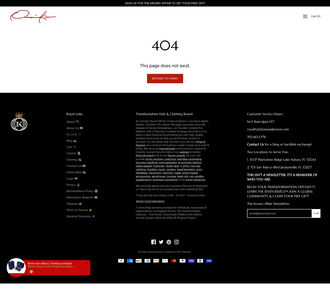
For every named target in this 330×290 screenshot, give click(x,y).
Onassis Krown (155, 251)
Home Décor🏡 (76, 172)
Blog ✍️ (71, 140)
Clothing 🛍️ (74, 159)
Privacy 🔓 (73, 185)
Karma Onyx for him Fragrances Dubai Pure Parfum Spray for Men (51, 266)
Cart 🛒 (71, 147)
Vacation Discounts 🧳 (80, 216)
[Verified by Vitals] (31, 271)
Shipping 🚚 (74, 203)
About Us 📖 (74, 128)
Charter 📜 (73, 153)
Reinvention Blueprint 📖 (82, 197)
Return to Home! (165, 78)
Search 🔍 (73, 122)
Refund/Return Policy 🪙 (82, 191)
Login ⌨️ (72, 178)
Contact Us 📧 (76, 166)
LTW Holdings (183, 251)
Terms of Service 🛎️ (79, 210)
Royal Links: (74, 114)
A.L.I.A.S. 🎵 (74, 134)
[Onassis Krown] (33, 16)
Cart (315, 16)
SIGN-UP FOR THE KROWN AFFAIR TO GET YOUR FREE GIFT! (165, 3)
